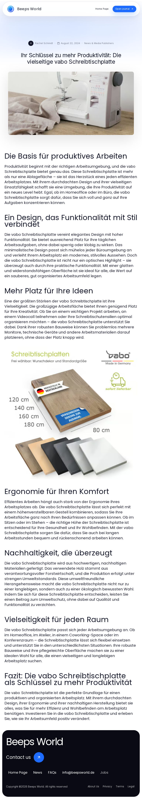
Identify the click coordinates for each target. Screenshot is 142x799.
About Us (93, 786)
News (37, 772)
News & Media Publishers (99, 43)
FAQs (52, 772)
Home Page (17, 772)
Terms (120, 786)
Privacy (107, 786)
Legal (131, 786)
